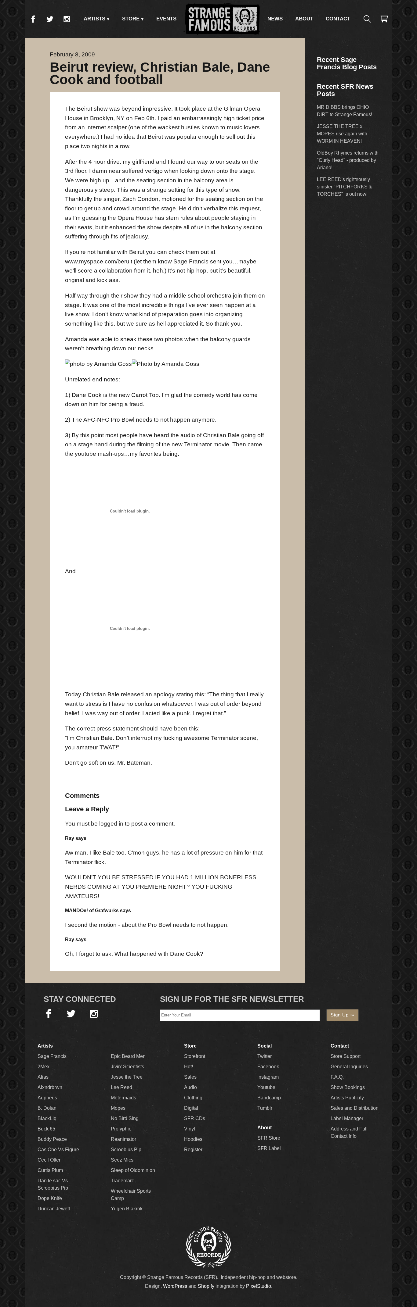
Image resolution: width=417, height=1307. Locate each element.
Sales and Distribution (355, 1108)
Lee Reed (121, 1087)
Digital (191, 1108)
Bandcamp (269, 1097)
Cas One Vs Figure (58, 1149)
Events (166, 19)
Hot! (188, 1066)
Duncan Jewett (54, 1208)
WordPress (175, 1286)
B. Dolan (47, 1108)
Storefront (194, 1056)
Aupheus (47, 1097)
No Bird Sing (125, 1118)
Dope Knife (50, 1198)
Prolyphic (121, 1128)
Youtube (266, 1087)
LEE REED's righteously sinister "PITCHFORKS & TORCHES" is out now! (344, 187)
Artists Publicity (347, 1097)
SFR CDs (194, 1118)
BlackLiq (47, 1118)
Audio (190, 1087)
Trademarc (122, 1180)
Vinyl (189, 1128)
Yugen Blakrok (127, 1208)
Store (131, 19)
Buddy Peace (52, 1139)
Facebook (33, 19)
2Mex (43, 1066)
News (275, 19)
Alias (43, 1077)
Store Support (346, 1056)
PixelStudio (258, 1286)
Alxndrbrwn (50, 1087)
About (304, 19)
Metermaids (123, 1097)
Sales (190, 1077)
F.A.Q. (337, 1077)
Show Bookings (348, 1087)
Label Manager (347, 1118)
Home (221, 19)
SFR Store (268, 1138)
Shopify (206, 1286)
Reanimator (123, 1139)
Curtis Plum (50, 1170)
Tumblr (264, 1108)
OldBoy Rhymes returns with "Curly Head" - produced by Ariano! (348, 160)
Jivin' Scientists (127, 1066)
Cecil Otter (49, 1159)
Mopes (118, 1108)
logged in (111, 823)
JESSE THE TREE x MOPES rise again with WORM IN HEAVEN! (342, 134)
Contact (338, 19)
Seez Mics (122, 1159)
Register (193, 1149)
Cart (384, 19)
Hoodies (193, 1139)
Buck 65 (46, 1128)
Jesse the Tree (127, 1077)
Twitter (49, 19)
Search (367, 19)
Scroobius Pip (126, 1149)
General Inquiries (349, 1066)
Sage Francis (52, 1056)
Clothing (193, 1097)
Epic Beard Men (128, 1056)
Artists (94, 19)
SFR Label (269, 1148)
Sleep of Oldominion (133, 1170)
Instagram (66, 19)
